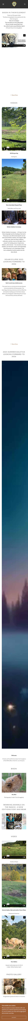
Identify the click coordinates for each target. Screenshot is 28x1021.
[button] (3, 4)
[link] (14, 4)
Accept (14, 1017)
